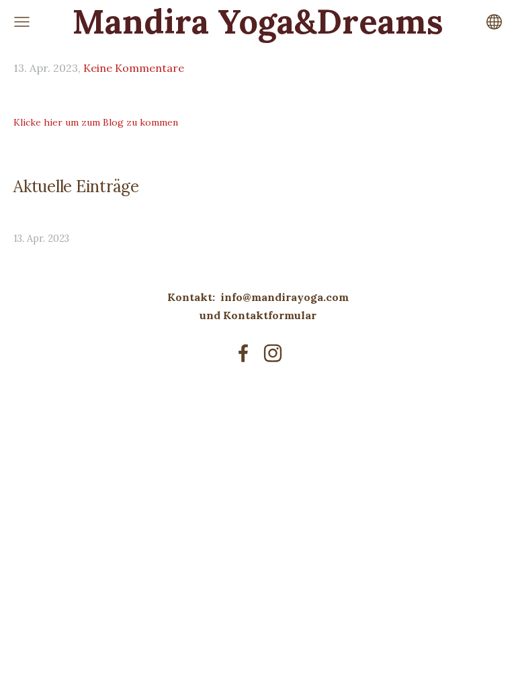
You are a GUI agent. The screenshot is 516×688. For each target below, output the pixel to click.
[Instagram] (272, 353)
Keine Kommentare (133, 68)
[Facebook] (243, 353)
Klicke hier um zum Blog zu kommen (95, 122)
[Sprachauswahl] (494, 21)
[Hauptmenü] (21, 21)
